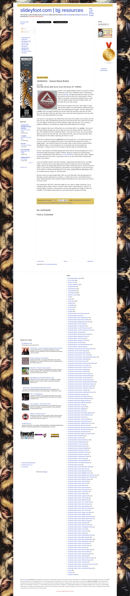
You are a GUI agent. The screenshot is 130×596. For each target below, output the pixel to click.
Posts (24, 29)
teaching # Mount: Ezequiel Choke (77, 450)
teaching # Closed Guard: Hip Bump (78, 359)
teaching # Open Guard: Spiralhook (78, 522)
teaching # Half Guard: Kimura (76, 411)
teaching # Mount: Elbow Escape (77, 446)
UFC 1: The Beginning (36, 394)
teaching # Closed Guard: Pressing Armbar (80, 375)
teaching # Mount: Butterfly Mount (77, 442)
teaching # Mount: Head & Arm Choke (78, 452)
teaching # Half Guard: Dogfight (77, 408)
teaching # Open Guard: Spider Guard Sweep (80, 516)
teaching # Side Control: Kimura (77, 547)
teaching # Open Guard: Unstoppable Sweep (80, 527)
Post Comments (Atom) (50, 264)
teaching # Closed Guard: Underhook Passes (80, 392)
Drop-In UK (71, 282)
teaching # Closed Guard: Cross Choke (79, 355)
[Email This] (59, 200)
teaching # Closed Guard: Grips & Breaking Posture (82, 357)
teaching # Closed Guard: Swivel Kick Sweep (80, 386)
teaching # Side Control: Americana (78, 531)
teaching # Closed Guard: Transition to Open (80, 388)
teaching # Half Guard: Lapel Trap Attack (79, 419)
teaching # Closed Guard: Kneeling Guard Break (81, 363)
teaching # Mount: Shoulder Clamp (77, 454)
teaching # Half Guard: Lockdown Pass (79, 421)
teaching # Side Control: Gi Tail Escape (79, 545)
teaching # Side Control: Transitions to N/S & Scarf (82, 564)
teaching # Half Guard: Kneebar (77, 417)
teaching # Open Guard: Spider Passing (79, 520)
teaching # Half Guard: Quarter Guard (78, 425)
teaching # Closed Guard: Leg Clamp (78, 365)
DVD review (71, 280)
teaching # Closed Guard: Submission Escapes (81, 384)
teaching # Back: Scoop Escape (77, 338)
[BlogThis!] (61, 200)
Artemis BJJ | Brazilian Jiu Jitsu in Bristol (26, 126)
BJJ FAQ (91, 13)
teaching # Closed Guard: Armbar (77, 350)
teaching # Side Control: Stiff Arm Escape (79, 560)
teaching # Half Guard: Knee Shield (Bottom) (80, 413)
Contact (91, 10)
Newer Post (40, 261)
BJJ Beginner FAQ (26, 41)
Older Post (90, 261)
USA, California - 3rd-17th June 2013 (40, 404)
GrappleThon (71, 286)
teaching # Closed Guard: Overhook (78, 371)
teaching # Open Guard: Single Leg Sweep (80, 512)
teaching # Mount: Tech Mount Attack (78, 460)
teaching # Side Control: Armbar (77, 533)
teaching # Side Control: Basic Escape (78, 537)
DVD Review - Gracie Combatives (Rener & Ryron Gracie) (46, 348)
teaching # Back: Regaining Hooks (77, 336)
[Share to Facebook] (65, 200)
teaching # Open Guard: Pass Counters (79, 504)
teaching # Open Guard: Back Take (77, 469)
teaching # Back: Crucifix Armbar (77, 326)
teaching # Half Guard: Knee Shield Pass (79, 415)
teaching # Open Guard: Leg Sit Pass (78, 491)
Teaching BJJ (72, 290)
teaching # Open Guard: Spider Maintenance (80, 518)
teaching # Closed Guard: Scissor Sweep (79, 377)
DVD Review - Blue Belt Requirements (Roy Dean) (37, 387)
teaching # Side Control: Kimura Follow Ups (80, 549)
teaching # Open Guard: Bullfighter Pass (79, 473)
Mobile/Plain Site (26, 37)
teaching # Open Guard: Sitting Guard (78, 514)
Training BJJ (69, 202)
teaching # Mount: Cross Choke (77, 444)
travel (69, 570)
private (70, 309)
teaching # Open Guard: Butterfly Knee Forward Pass (82, 475)
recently (39, 154)
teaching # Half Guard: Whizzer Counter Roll (80, 433)
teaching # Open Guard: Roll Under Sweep (80, 508)
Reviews (91, 12)
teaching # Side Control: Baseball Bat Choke (80, 535)
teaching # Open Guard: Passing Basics (79, 506)
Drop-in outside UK (73, 284)
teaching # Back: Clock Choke (76, 324)
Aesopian (23, 136)
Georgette (26, 579)
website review (72, 574)
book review (71, 301)
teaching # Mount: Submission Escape (78, 456)
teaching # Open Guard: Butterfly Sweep (79, 479)
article (70, 299)
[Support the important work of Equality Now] (107, 35)
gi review (70, 307)
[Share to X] (63, 200)
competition (71, 305)
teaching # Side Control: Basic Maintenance (80, 539)
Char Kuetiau (24, 159)
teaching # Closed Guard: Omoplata (78, 369)
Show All (30, 162)
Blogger (45, 472)
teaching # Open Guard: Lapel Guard (78, 487)
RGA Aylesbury (72, 288)
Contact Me (24, 39)
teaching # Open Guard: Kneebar (77, 485)
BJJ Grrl (23, 143)
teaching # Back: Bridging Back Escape (79, 322)
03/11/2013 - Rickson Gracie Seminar (40, 368)
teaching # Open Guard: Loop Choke (78, 498)
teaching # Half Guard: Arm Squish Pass (79, 396)
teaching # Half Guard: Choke (76, 404)
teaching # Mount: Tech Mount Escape (78, 462)
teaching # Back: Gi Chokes (75, 332)
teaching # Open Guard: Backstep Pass (79, 471)
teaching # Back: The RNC (75, 342)
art (69, 297)
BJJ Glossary (25, 42)
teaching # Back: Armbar (75, 315)
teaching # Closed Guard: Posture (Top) (79, 373)
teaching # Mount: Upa (74, 464)
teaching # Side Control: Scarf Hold (78, 556)
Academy (91, 15)
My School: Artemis (26, 51)
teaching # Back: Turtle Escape (76, 346)
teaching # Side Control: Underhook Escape (80, 568)
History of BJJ (25, 44)
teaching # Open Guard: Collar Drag (78, 481)
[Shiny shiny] (109, 64)
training (77, 15)
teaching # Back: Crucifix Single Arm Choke (80, 330)
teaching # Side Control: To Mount (77, 562)
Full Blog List (24, 167)
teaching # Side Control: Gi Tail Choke (78, 543)
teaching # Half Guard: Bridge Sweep (78, 400)
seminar (70, 311)
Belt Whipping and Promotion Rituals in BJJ (42, 378)
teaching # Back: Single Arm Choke (78, 340)
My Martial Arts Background (25, 49)
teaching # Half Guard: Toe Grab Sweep (79, 429)
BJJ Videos (24, 46)
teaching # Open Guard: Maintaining (78, 500)
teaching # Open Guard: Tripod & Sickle (79, 524)
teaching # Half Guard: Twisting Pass (78, 431)
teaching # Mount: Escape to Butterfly (78, 448)
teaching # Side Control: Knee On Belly (79, 551)
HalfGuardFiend (25, 157)
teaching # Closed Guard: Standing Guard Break (81, 382)
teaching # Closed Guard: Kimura (77, 361)
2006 (65, 15)
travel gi (70, 572)
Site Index (24, 52)
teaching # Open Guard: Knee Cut (77, 483)
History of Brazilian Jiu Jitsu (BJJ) (39, 358)
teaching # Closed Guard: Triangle (77, 390)
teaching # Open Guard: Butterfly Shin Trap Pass (81, 477)
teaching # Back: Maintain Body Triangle (79, 334)
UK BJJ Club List (26, 423)
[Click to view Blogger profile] (101, 36)
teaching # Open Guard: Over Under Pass (79, 502)
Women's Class (72, 295)
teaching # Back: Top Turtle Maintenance (79, 344)
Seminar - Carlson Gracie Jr (38, 413)
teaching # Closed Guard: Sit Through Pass (80, 380)
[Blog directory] (55, 435)
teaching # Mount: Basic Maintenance (78, 440)
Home (90, 8)
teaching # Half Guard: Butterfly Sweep (78, 402)
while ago (65, 94)
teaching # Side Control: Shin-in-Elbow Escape (81, 558)
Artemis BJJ (84, 15)
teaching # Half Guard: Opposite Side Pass (80, 423)
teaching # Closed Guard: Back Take (78, 353)
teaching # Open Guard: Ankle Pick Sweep (80, 466)
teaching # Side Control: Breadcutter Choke (80, 541)
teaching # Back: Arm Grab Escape (77, 313)
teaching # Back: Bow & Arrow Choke (78, 319)
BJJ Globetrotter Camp (74, 278)
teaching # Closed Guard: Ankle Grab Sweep (80, 348)
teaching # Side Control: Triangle (77, 566)
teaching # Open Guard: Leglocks (77, 493)
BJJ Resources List (27, 465)
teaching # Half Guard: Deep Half (77, 406)
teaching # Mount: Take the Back (77, 458)
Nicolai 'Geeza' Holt (61, 202)
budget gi (70, 303)
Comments (26, 32)
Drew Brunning (25, 149)
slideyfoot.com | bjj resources (51, 10)
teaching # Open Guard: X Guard (77, 529)
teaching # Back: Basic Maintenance (78, 317)
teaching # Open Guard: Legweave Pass (79, 496)
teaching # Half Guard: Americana (77, 394)
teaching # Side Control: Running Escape (79, 554)
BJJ (44, 15)
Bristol (82, 200)
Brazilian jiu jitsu (77, 200)
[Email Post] (54, 200)
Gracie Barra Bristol (51, 202)
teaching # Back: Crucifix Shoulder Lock (79, 328)
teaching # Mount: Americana (76, 435)
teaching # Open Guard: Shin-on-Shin (78, 510)
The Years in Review (26, 145)
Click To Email (107, 30)
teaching (69, 15)
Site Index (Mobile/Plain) (28, 463)
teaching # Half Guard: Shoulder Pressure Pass (81, 427)
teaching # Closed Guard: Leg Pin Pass (79, 367)
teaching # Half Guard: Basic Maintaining (79, 398)
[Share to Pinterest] (67, 200)
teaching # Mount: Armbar (75, 438)
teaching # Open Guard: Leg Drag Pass (79, 489)
